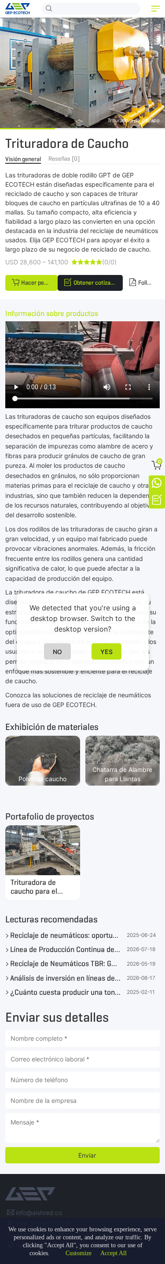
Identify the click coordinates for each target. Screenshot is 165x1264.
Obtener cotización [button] (97, 282)
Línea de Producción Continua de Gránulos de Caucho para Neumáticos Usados (65, 949)
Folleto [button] (146, 282)
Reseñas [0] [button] (64, 158)
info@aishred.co (39, 1212)
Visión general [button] (23, 159)
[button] (155, 9)
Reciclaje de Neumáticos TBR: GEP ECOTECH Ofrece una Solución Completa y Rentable (65, 963)
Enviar (87, 1155)
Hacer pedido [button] (38, 282)
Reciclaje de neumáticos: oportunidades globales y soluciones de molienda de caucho (65, 935)
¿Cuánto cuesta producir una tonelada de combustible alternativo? (65, 992)
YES (106, 651)
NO (57, 651)
